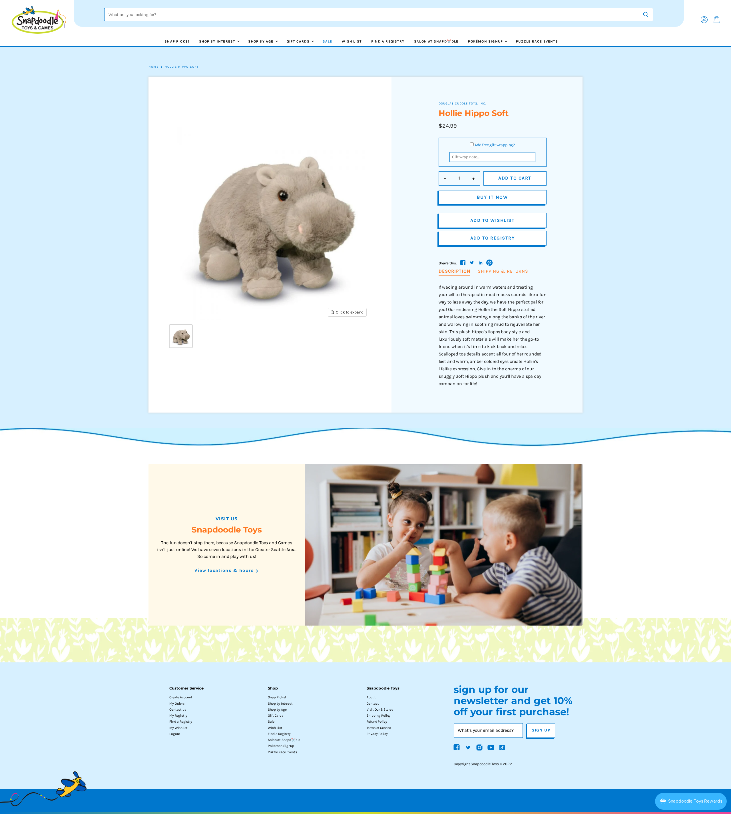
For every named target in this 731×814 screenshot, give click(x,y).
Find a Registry (387, 41)
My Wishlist (178, 728)
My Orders (176, 704)
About (371, 697)
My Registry (178, 715)
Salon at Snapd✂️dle (436, 41)
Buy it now (492, 197)
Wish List (352, 41)
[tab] (454, 272)
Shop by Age (261, 41)
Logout (174, 734)
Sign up (541, 730)
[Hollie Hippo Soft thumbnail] (181, 336)
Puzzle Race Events (537, 41)
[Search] (645, 14)
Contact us (177, 710)
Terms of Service (379, 728)
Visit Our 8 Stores (380, 710)
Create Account (180, 697)
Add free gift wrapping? (495, 144)
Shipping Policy (379, 715)
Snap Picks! (176, 41)
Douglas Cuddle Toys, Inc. (462, 103)
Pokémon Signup (486, 41)
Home (153, 67)
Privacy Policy (377, 734)
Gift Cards (299, 41)
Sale (327, 41)
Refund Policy (377, 721)
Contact (373, 704)
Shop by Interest (217, 41)
